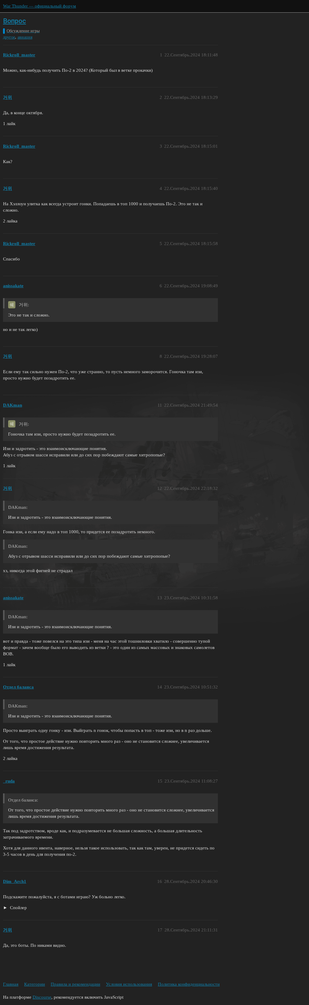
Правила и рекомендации (75, 984)
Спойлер (18, 907)
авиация (25, 37)
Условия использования (129, 984)
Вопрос (14, 21)
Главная (10, 984)
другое (9, 37)
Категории (34, 984)
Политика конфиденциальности (189, 984)
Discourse (42, 997)
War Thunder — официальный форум (39, 6)
